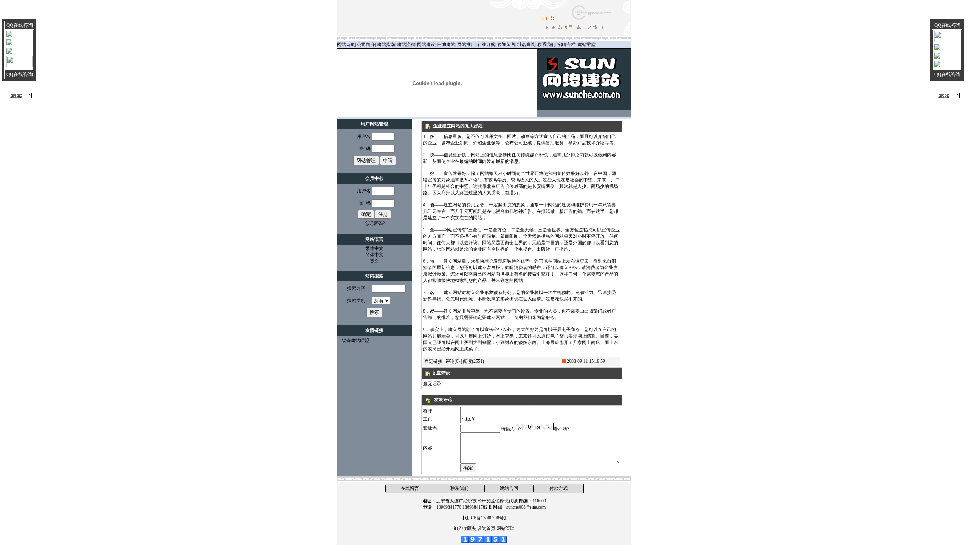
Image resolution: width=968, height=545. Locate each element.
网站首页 (346, 44)
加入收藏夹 (464, 528)
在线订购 (486, 44)
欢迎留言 (506, 44)
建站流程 (406, 44)
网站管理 (505, 528)
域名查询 (526, 44)
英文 (374, 261)
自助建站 (446, 44)
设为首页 (486, 528)
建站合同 (509, 488)
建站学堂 (586, 44)
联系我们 (546, 44)
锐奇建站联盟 (355, 340)
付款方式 (558, 488)
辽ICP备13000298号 (484, 517)
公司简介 (366, 44)
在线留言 (410, 488)
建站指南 (386, 44)
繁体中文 (374, 248)
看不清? (561, 429)
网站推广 (466, 44)
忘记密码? (375, 223)
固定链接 (433, 361)
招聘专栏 (566, 44)
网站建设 (426, 44)
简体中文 (374, 254)
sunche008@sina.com (526, 507)
